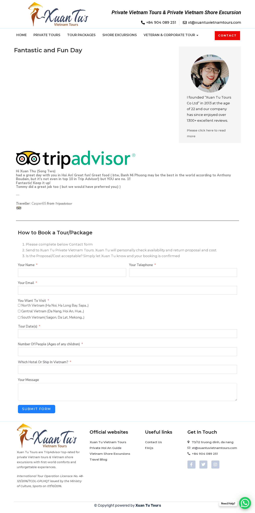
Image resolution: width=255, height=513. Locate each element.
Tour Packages (81, 35)
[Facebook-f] (191, 465)
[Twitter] (203, 465)
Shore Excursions (119, 35)
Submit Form (36, 409)
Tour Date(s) (27, 327)
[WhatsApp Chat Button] (245, 503)
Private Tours (46, 35)
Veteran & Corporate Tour (169, 35)
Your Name (26, 265)
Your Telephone (141, 265)
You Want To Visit (32, 301)
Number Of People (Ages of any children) (49, 344)
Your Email (26, 283)
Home (21, 35)
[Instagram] (215, 465)
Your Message (28, 380)
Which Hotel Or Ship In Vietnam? (43, 362)
